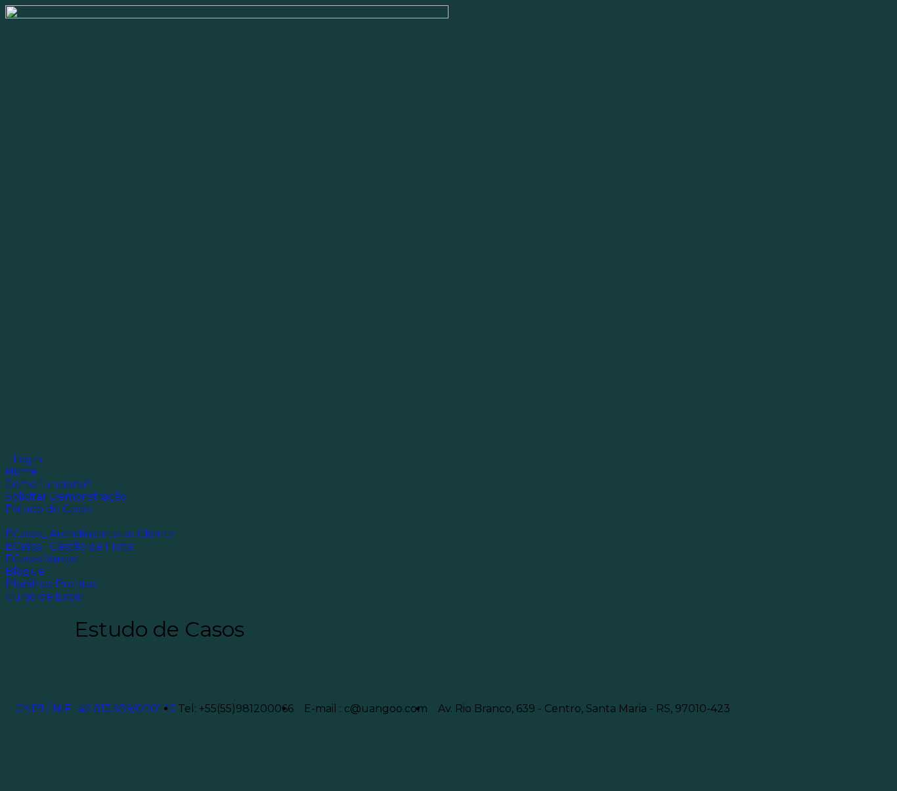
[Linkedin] (57, 672)
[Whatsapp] (21, 766)
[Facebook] (21, 672)
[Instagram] (128, 672)
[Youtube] (92, 672)
